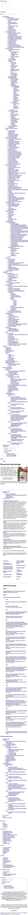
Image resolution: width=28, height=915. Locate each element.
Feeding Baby (9, 281)
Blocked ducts (11, 168)
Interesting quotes (9, 210)
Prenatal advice (9, 349)
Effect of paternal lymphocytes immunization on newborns (17, 440)
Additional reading (15, 223)
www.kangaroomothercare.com (14, 312)
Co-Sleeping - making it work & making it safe (18, 334)
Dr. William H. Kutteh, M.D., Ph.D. (10, 500)
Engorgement (11, 182)
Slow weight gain (12, 159)
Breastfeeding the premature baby (11, 131)
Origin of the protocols (13, 64)
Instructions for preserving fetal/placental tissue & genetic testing (16, 371)
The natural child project (13, 341)
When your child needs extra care (10, 834)
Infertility (5, 346)
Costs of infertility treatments (12, 361)
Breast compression (12, 22)
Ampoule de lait (11, 259)
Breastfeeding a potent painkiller (15, 36)
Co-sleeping (10, 333)
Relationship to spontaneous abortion (18, 379)
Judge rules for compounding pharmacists (19, 230)
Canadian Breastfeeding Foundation (10, 893)
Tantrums (10, 279)
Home (4, 816)
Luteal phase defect (10, 351)
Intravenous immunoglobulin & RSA (18, 416)
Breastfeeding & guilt (12, 171)
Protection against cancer (13, 44)
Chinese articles (14, 242)
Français (7, 257)
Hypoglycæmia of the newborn (14, 153)
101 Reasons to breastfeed (13, 18)
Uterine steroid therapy (15, 414)
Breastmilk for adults (12, 40)
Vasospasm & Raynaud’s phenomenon (16, 197)
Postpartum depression (13, 322)
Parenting (5, 272)
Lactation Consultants (13, 124)
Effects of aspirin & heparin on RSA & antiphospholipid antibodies (19, 423)
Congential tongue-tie (12, 148)
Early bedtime (11, 336)
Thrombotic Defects (20, 567)
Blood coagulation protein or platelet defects (17, 385)
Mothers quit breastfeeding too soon (18, 235)
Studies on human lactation (16, 239)
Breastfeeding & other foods (14, 143)
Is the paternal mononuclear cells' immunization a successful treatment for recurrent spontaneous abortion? (16, 638)
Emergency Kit (11, 318)
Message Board (6, 445)
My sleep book (11, 338)
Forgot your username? (11, 454)
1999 (9, 421)
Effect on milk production (16, 101)
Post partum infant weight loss (14, 155)
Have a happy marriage (13, 320)
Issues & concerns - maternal (12, 164)
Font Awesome (6, 913)
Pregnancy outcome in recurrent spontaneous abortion (17, 411)
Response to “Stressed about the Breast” (19, 234)
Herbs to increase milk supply (14, 188)
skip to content (4, 1)
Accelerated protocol (13, 68)
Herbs (12, 109)
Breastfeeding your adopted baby (15, 52)
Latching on (10, 27)
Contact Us (5, 826)
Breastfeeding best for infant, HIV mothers (17, 173)
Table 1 (15, 300)
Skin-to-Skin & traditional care (14, 289)
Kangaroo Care (9, 285)
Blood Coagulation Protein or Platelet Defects (20, 562)
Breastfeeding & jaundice (13, 142)
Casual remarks (11, 315)
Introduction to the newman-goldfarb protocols (12, 60)
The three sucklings (12, 30)
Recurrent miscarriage (7, 367)
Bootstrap (2, 912)
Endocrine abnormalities (13, 389)
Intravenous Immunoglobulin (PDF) (18, 398)
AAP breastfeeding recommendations (18, 224)
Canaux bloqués (11, 260)
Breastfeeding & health (10, 31)
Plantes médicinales (12, 267)
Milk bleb (10, 192)
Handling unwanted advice (13, 319)
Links (9, 256)
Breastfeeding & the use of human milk (19, 226)
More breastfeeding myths (13, 204)
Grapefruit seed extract (13, 186)
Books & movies (11, 247)
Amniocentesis (11, 355)
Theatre (9, 216)
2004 (9, 406)
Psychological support (10, 360)
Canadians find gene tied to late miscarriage (17, 774)
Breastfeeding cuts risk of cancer (15, 38)
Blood (9, 354)
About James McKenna (13, 342)
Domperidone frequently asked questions (14, 82)
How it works (16, 90)
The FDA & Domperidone (16, 95)
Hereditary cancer (12, 42)
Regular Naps (11, 340)
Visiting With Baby (12, 326)
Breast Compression (15, 114)
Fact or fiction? (11, 212)
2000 (9, 413)
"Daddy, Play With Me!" (13, 316)
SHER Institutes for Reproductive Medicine (12, 546)
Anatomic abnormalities (13, 388)
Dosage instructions (16, 97)
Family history (14, 381)
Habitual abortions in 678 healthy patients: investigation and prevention (14, 680)
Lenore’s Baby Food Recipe (14, 282)
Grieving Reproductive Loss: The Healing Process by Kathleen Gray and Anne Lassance (14, 592)
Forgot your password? (11, 455)
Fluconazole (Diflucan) (13, 183)
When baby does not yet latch (14, 163)
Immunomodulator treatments (17, 429)
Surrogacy (8, 352)
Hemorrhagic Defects (20, 565)
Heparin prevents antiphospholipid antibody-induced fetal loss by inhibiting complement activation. (16, 612)
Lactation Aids (14, 122)
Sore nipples (10, 194)
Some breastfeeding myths (13, 203)
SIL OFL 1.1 (18, 913)
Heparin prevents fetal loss (16, 407)
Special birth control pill (16, 108)
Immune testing (9, 368)
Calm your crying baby (13, 274)
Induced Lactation (9, 48)
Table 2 (15, 301)
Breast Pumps (14, 115)
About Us (5, 825)
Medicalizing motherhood (13, 330)
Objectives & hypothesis (16, 296)
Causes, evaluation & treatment (12, 374)
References (13, 309)
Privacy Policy (14, 910)
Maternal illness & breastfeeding (15, 201)
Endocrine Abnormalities (19, 574)
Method (12, 298)
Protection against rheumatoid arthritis (16, 47)
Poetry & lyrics (11, 214)
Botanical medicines (12, 34)
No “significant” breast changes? (14, 75)
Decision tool (13, 73)
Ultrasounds (10, 359)
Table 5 (15, 305)
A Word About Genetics (11, 493)
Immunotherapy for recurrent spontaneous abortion (17, 443)
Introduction (13, 62)
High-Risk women (12, 43)
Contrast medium (11, 166)
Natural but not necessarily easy (17, 236)
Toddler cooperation (12, 280)
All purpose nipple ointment (14, 167)
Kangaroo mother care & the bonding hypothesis (13, 135)
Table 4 (15, 303)
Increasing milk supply (13, 110)
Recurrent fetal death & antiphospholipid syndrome (16, 435)
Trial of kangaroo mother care (14, 310)
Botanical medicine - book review (15, 249)
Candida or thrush (12, 146)
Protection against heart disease (14, 45)
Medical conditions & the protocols (15, 79)
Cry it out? (10, 335)
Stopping (15, 98)
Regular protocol (14, 65)
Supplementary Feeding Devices (14, 121)
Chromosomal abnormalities (14, 376)
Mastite (9, 266)
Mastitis (10, 190)
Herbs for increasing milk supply (15, 187)
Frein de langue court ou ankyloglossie (16, 262)
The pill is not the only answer (14, 325)
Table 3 (15, 302)
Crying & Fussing (9, 273)
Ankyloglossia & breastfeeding (14, 139)
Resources (8, 327)
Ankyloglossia (11, 140)
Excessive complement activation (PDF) (19, 401)
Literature (10, 213)
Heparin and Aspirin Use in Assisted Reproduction (16, 601)
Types (12, 378)
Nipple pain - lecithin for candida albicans (16, 193)
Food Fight (10, 283)
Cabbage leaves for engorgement (15, 175)
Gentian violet (11, 184)
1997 (9, 433)
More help (5, 824)
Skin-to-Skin (11, 28)
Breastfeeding (6, 16)
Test (6, 353)
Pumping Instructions (13, 117)
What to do (8, 348)
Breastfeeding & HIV (12, 35)
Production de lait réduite (13, 268)
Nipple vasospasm (12, 196)
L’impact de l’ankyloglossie (14, 263)
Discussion (13, 306)
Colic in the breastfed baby (13, 147)
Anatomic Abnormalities (19, 570)
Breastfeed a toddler (12, 144)
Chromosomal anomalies (16, 380)
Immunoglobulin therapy (16, 428)
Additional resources (10, 221)
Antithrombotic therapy (16, 425)
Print (4, 461)
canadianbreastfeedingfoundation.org (9, 897)
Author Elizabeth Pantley (13, 329)
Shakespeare (10, 215)
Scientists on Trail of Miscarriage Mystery (14, 616)
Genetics (7, 369)
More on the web (11, 394)
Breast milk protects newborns (14, 151)
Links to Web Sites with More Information (12, 597)
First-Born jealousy (12, 277)
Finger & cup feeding (12, 150)
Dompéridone (11, 261)
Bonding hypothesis (15, 295)
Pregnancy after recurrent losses (17, 418)
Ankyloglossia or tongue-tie (14, 141)
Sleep (7, 332)
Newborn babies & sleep (13, 339)
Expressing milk (11, 149)
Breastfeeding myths (10, 202)
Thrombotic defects (12, 387)
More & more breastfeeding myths (12, 209)
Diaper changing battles (13, 276)
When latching (14, 243)
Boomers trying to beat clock (14, 363)
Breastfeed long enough (13, 25)
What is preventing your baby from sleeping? (17, 343)
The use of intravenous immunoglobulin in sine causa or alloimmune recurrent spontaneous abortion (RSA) (16, 645)
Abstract (12, 293)
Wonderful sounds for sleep (14, 345)
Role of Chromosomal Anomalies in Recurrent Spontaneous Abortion (8, 567)
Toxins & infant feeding (13, 161)
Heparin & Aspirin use (15, 396)
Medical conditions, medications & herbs (12, 77)
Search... (2, 14)
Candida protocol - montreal (14, 176)
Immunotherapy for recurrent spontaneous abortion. (16, 731)
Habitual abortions (14, 426)
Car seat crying (11, 275)
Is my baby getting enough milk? (15, 154)
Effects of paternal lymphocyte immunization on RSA (17, 420)
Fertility (10, 356)
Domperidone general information (15, 85)
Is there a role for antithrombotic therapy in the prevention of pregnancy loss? (15, 674)
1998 (9, 427)
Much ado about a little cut (13, 321)
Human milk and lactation (16, 229)
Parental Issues (9, 313)
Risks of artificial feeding (13, 157)
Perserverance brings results (16, 237)
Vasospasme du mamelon (13, 269)
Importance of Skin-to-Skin (14, 288)
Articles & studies (12, 222)
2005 (9, 402)
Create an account (10, 453)
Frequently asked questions (14, 55)
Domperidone (11, 181)
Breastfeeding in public (13, 174)
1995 (9, 441)
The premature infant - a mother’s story (13, 126)
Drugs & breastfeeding (13, 200)
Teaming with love (12, 365)
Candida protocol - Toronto (14, 177)
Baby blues (10, 314)
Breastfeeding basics (10, 17)
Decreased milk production (13, 180)
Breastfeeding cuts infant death (14, 37)
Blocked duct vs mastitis (13, 170)
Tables (9, 392)
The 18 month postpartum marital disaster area (17, 323)
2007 (9, 395)
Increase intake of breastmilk (14, 156)
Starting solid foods (12, 160)
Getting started (15, 92)
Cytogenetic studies (15, 382)
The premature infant (12, 136)
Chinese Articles (9, 270)
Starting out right (11, 29)
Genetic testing (11, 358)
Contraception (14, 102)
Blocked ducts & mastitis (13, 169)
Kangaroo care (11, 133)
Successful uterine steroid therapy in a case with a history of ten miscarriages (16, 632)
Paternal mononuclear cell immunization (19, 415)
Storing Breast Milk (15, 118)
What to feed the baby (12, 162)
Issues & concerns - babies (11, 137)
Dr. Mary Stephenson (7, 539)
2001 (9, 409)
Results (12, 299)
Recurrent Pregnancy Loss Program (12, 542)
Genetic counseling (15, 383)
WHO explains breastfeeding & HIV (15, 199)
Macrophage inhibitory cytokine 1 (18, 408)
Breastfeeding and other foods (17, 246)
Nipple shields (11, 195)
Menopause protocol (15, 69)
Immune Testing (6, 491)
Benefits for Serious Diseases (14, 33)
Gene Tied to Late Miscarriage (12, 606)
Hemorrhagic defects (12, 386)
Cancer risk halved (12, 41)
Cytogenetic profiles (12, 373)
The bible (10, 217)
